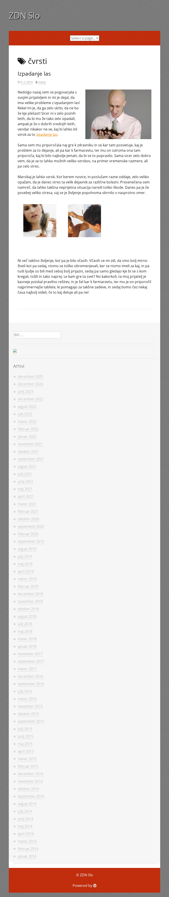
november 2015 (30, 706)
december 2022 (30, 399)
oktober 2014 (28, 788)
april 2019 (26, 571)
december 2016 (30, 676)
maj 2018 (25, 631)
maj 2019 (25, 563)
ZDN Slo (24, 15)
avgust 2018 (27, 616)
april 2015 (26, 751)
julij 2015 (25, 728)
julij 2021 (25, 474)
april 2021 (26, 496)
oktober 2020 (28, 519)
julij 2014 (25, 811)
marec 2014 (27, 841)
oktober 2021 (28, 451)
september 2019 (31, 541)
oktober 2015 (28, 713)
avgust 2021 (27, 466)
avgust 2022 (27, 406)
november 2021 (30, 444)
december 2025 (30, 376)
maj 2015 (25, 743)
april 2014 (26, 833)
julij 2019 (25, 556)
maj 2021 (25, 489)
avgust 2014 (27, 803)
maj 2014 (25, 826)
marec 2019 (27, 578)
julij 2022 (25, 414)
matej (42, 82)
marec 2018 (27, 638)
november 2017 (30, 653)
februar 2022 (28, 429)
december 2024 (30, 384)
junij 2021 (25, 481)
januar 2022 (27, 436)
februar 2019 (28, 586)
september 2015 (31, 721)
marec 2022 (27, 421)
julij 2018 (25, 623)
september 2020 (31, 526)
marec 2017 (27, 668)
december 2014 (30, 773)
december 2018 (30, 593)
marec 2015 (27, 758)
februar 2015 (28, 766)
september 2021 (31, 459)
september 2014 (31, 796)
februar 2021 (28, 511)
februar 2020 (28, 533)
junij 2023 (25, 391)
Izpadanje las (34, 73)
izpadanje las (46, 134)
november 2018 (30, 601)
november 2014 (30, 781)
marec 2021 (27, 504)
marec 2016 (27, 698)
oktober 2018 (28, 608)
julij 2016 (25, 691)
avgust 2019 (27, 548)
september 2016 (31, 683)
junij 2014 (25, 818)
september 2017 (31, 661)
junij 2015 (25, 736)
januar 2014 (27, 856)
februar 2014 (28, 848)
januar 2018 (27, 646)
